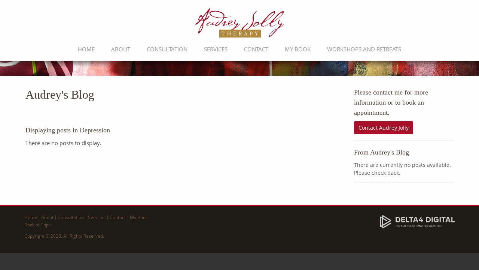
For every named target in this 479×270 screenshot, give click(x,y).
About (120, 49)
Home (86, 49)
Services (216, 49)
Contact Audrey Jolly (384, 127)
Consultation (167, 49)
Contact (256, 49)
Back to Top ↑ (38, 225)
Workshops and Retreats (364, 49)
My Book (298, 49)
